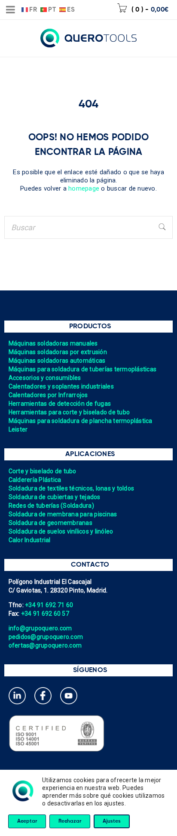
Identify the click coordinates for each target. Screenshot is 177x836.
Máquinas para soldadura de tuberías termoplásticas (83, 369)
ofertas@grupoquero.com (45, 645)
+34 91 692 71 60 (49, 605)
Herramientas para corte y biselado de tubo (69, 412)
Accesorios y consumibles (45, 377)
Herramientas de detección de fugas (60, 403)
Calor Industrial (30, 540)
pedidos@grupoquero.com (46, 636)
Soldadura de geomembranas (50, 522)
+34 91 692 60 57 (45, 613)
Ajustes (112, 821)
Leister (18, 429)
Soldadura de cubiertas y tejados (55, 497)
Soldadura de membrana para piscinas (63, 514)
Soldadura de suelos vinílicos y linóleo (61, 531)
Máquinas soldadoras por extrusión (58, 352)
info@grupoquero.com (40, 628)
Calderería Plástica (35, 479)
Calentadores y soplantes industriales (61, 386)
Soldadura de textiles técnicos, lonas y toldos (71, 488)
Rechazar (69, 821)
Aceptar (27, 821)
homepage (83, 188)
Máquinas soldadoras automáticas (57, 360)
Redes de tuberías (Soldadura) (51, 505)
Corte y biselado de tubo (42, 471)
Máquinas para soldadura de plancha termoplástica (81, 420)
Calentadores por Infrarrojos (48, 395)
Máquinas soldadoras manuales (53, 343)
